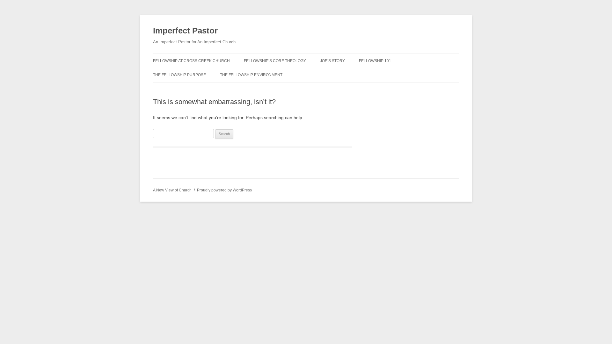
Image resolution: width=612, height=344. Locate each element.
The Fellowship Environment (251, 75)
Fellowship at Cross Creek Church (191, 61)
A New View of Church (172, 190)
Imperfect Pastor (185, 30)
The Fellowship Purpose (179, 75)
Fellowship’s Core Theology (275, 61)
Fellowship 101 (375, 61)
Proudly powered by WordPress (224, 190)
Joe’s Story (332, 61)
